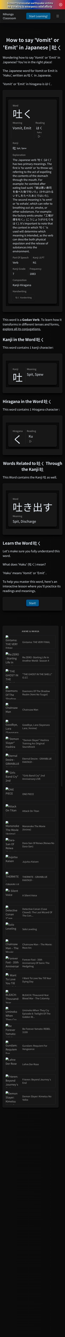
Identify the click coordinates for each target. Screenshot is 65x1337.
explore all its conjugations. (22, 329)
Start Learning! (38, 16)
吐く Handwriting (24, 297)
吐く (23, 113)
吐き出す (33, 507)
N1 (34, 262)
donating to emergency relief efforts (31, 6)
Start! (32, 603)
